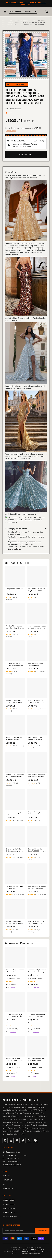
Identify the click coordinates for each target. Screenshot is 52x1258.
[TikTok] (23, 1140)
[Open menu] (5, 11)
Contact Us (7, 1180)
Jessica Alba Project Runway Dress (35, 664)
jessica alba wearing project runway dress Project (14, 813)
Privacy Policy (9, 1204)
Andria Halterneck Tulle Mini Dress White (36, 1060)
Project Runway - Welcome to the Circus (36, 813)
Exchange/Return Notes (16, 528)
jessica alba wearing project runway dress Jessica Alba (14, 922)
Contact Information (11, 1216)
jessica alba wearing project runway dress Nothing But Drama (36, 701)
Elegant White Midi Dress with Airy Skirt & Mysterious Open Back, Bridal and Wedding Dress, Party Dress (14, 1060)
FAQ (4, 1184)
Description (10, 172)
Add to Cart (26, 154)
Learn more (11, 131)
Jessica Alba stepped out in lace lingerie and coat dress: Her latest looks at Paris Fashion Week (14, 627)
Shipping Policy (10, 1212)
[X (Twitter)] (29, 1140)
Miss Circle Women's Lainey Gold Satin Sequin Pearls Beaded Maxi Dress (36, 922)
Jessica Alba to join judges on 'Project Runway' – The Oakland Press (36, 738)
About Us (6, 1176)
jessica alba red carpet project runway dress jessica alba (37, 627)
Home (5, 20)
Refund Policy (9, 1200)
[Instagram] (11, 1140)
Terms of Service (10, 1208)
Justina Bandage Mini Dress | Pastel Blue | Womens (14, 1015)
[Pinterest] (35, 1140)
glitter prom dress (19, 20)
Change (42, 141)
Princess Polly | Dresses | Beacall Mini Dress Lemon (15, 971)
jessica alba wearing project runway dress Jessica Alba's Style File (15, 701)
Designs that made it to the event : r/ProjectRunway (14, 590)
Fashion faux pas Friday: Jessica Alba (15, 887)
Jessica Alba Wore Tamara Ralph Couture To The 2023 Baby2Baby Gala (14, 664)
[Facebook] (5, 1140)
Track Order (8, 1188)
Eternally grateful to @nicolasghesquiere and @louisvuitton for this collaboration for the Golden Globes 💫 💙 (14, 850)
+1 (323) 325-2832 (11, 1158)
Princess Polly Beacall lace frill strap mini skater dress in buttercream (36, 1015)
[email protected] (26, 544)
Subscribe (42, 1231)
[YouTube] (17, 1140)
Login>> (13, 987)
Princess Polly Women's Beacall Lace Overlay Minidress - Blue (37, 971)
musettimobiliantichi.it (23, 11)
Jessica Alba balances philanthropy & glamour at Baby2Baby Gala (36, 776)
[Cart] (46, 11)
